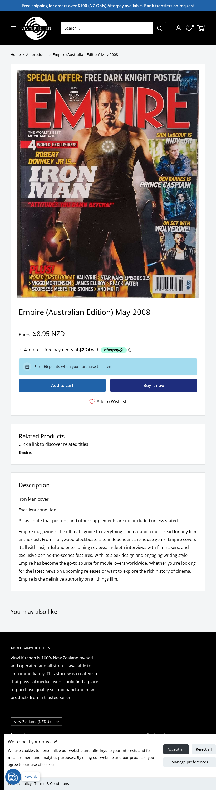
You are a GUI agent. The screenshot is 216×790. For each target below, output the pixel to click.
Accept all (176, 749)
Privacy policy (20, 783)
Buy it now (154, 385)
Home (16, 54)
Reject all (204, 749)
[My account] (178, 28)
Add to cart (62, 385)
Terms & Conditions (51, 783)
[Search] (159, 28)
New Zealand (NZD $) (32, 721)
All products (36, 54)
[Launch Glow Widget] (13, 777)
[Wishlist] (189, 28)
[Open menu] (13, 28)
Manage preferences (189, 761)
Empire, (25, 452)
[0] (201, 28)
